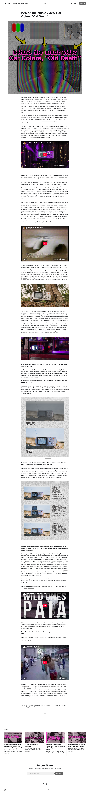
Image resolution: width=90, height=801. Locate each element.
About (39, 789)
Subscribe (82, 3)
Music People (24, 3)
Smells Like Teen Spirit (50, 686)
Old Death (47, 108)
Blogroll (50, 789)
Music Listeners (7, 3)
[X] (43, 784)
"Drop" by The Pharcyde (28, 641)
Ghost (84, 789)
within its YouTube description (49, 121)
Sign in (75, 3)
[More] (30, 3)
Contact (45, 789)
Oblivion (29, 688)
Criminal (60, 686)
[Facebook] (46, 784)
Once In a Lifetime (61, 684)
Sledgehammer (25, 686)
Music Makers (16, 3)
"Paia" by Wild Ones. (29, 588)
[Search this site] (71, 3)
